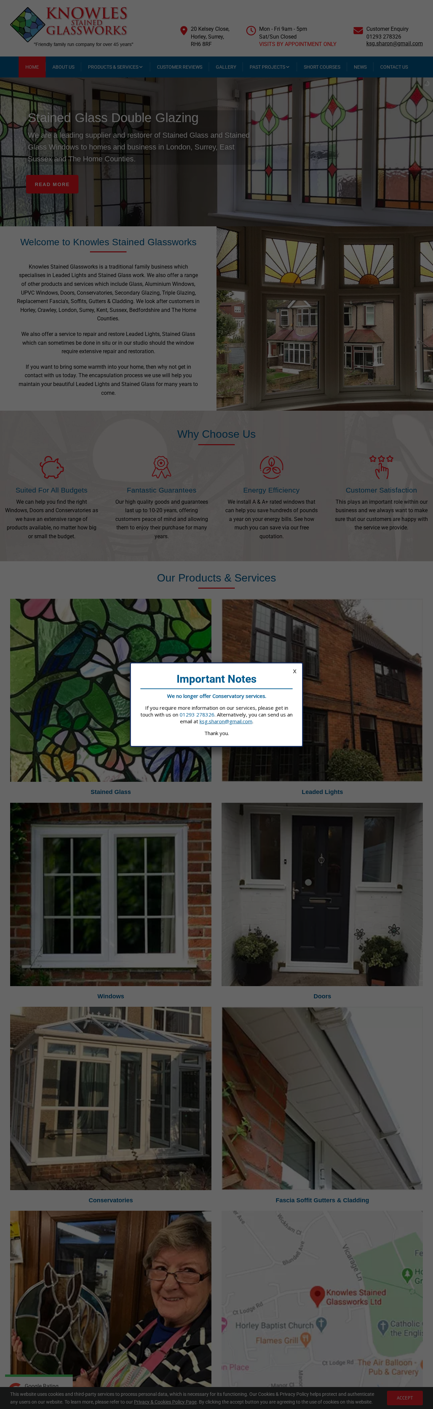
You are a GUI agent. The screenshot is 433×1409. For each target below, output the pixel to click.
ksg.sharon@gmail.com (226, 721)
